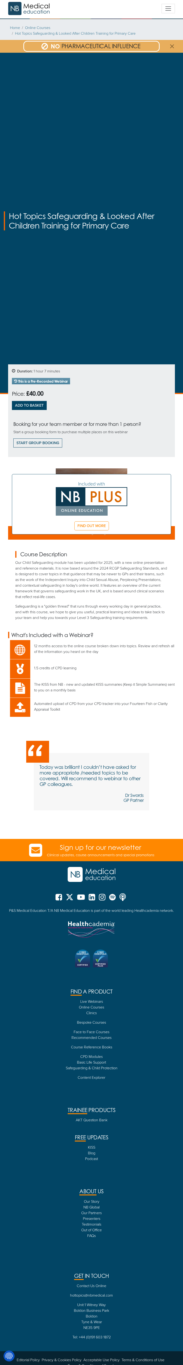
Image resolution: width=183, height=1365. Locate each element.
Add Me (91, 735)
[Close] (145, 616)
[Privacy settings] (9, 1356)
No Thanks (92, 748)
